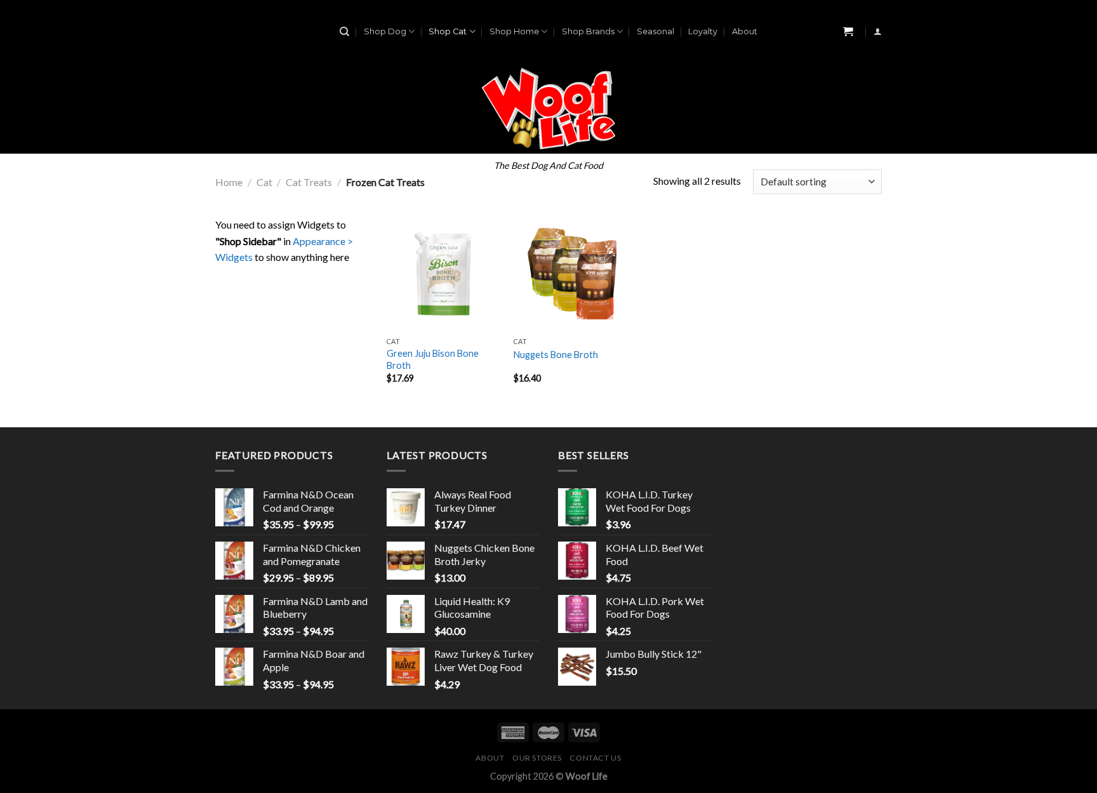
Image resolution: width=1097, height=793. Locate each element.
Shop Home (514, 31)
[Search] (344, 32)
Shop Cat (448, 31)
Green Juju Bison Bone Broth (433, 359)
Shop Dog (385, 31)
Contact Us (595, 758)
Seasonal (655, 31)
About (744, 31)
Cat (264, 182)
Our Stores (537, 758)
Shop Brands (588, 31)
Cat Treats (309, 182)
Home (229, 182)
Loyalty (702, 31)
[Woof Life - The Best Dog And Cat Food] (549, 108)
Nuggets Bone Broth (556, 354)
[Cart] (848, 32)
